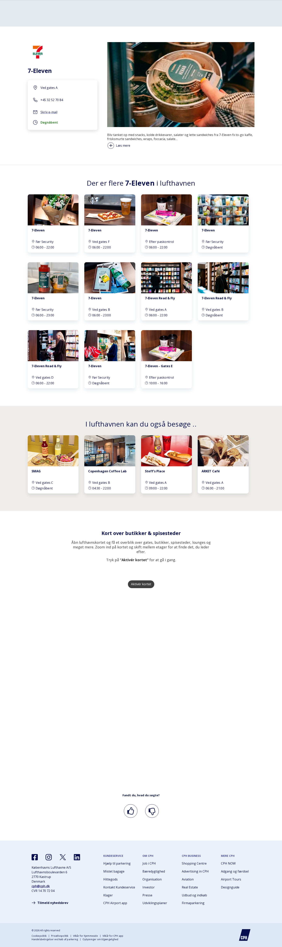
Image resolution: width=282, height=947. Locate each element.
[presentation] (63, 123)
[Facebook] (35, 857)
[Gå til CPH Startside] (245, 935)
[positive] (130, 811)
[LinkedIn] (77, 857)
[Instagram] (49, 857)
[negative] (151, 811)
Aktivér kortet (141, 584)
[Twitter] (63, 857)
